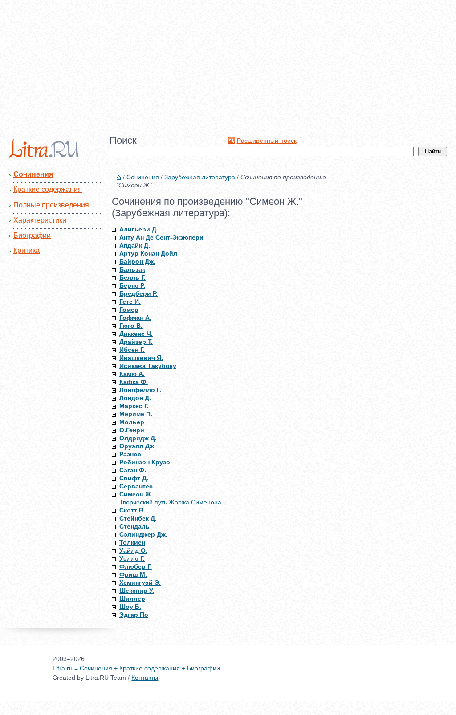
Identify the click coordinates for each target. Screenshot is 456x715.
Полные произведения (51, 205)
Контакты (144, 677)
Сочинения (33, 174)
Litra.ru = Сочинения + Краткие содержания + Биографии (136, 668)
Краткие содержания (47, 189)
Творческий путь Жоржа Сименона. (171, 502)
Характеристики (39, 220)
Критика (26, 250)
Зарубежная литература (199, 177)
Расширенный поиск (267, 140)
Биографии (32, 235)
